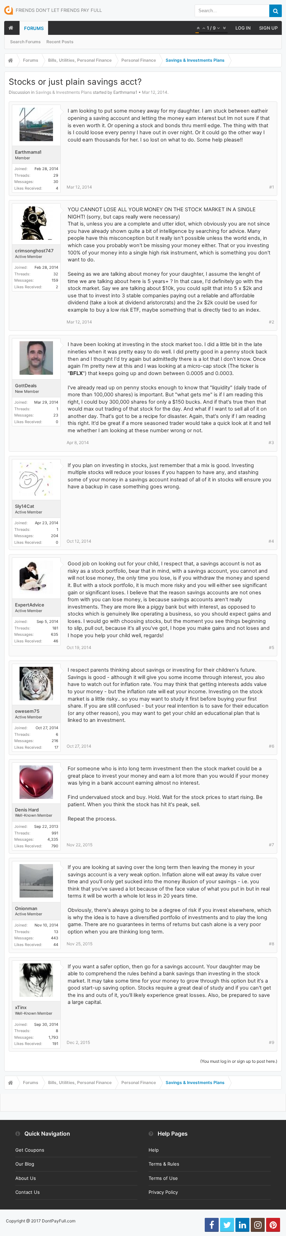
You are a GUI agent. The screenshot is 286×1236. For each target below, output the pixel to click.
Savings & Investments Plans (64, 92)
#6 (271, 746)
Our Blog (24, 1164)
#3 (271, 442)
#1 (271, 187)
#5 (271, 647)
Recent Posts (60, 41)
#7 (271, 844)
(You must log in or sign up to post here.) (238, 1061)
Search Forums (25, 41)
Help (154, 1150)
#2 (271, 322)
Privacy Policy (163, 1192)
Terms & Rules (164, 1164)
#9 (271, 1042)
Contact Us (27, 1192)
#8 (271, 943)
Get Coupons (29, 1150)
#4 (271, 541)
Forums (34, 28)
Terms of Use (163, 1178)
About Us (25, 1178)
